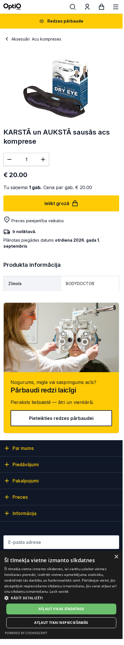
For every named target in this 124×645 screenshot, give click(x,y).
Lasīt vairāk (59, 591)
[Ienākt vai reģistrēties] (87, 8)
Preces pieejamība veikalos (37, 220)
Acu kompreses (46, 39)
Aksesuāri (20, 39)
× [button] (116, 557)
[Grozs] (101, 8)
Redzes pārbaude (65, 21)
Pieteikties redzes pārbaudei (61, 418)
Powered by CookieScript (26, 633)
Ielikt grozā (56, 203)
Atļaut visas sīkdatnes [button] (61, 608)
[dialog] (61, 595)
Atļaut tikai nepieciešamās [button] (61, 622)
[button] (61, 597)
